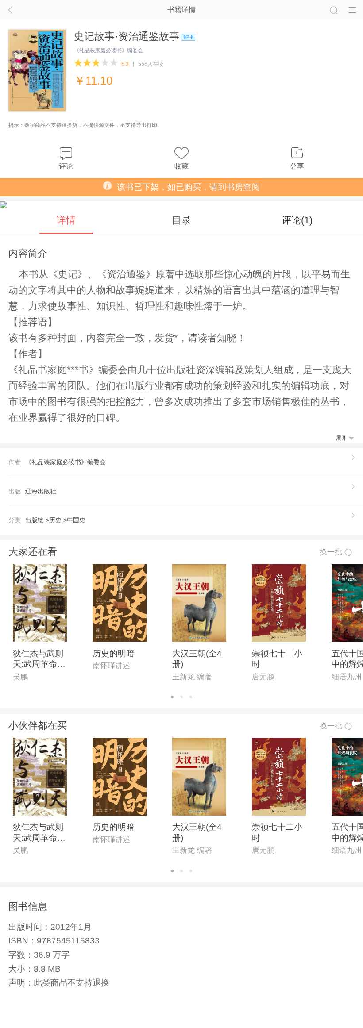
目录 (181, 220)
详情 (66, 220)
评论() (297, 220)
